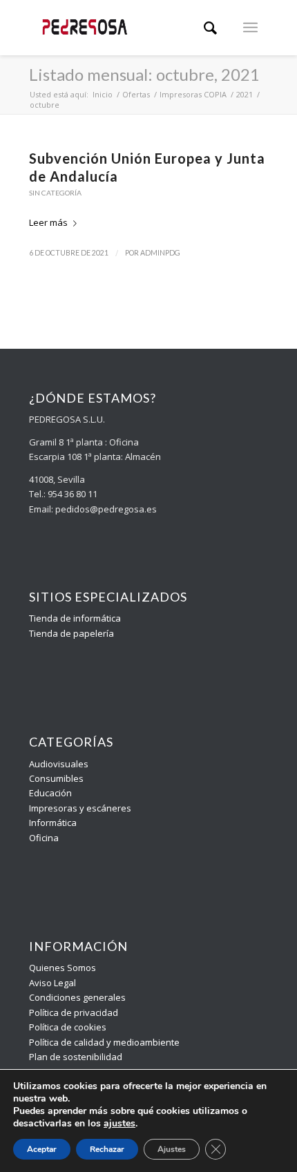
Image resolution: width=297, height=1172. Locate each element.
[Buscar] (210, 27)
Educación (50, 793)
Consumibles (56, 778)
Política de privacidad (73, 1012)
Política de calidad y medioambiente (104, 1042)
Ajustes (171, 1149)
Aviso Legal (52, 983)
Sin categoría (55, 193)
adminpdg (160, 253)
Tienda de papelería (71, 633)
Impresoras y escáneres (80, 808)
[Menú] (250, 27)
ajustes (119, 1123)
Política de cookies (67, 1027)
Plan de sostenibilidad (75, 1056)
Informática (53, 822)
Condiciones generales (77, 997)
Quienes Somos (62, 967)
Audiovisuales (58, 764)
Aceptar (42, 1149)
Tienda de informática (75, 618)
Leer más (48, 222)
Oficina (44, 838)
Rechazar (107, 1149)
